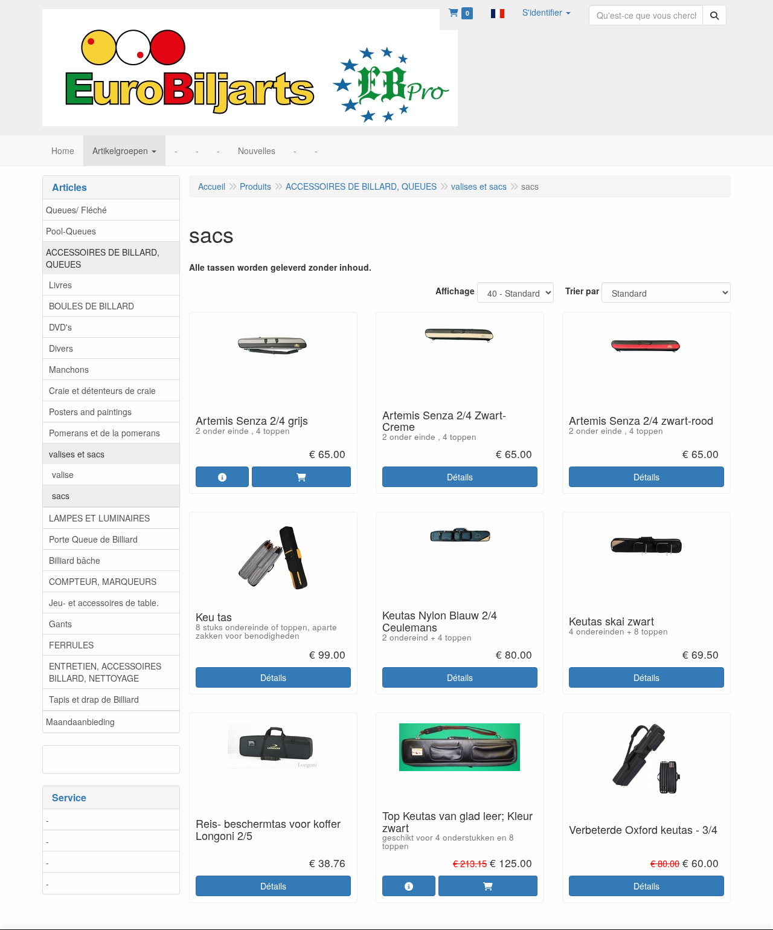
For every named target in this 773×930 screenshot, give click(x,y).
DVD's (60, 327)
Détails (460, 477)
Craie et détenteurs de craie (102, 390)
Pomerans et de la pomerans (104, 433)
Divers (61, 348)
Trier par (582, 291)
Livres (60, 285)
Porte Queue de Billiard (93, 539)
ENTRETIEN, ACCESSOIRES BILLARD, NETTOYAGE (105, 672)
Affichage (455, 291)
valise (63, 474)
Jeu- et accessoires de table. (104, 602)
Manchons (69, 369)
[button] (497, 12)
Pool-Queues (71, 231)
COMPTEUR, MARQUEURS (102, 581)
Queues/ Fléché (76, 210)
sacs (60, 495)
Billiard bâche (74, 560)
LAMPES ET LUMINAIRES (99, 518)
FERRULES (71, 645)
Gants (60, 624)
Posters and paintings (90, 411)
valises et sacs (76, 454)
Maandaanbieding (80, 721)
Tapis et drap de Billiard (94, 699)
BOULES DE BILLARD (91, 306)
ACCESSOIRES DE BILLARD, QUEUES (102, 258)
